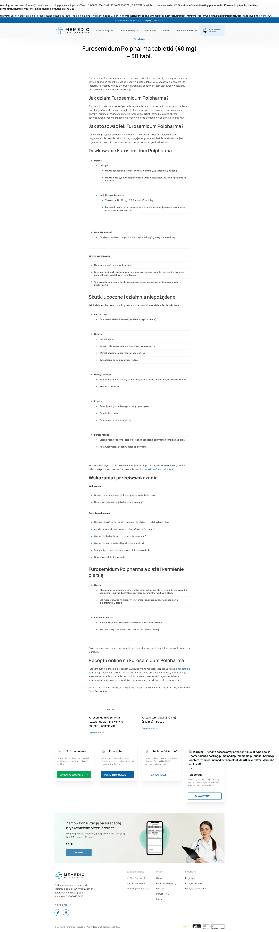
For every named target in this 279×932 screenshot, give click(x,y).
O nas (159, 878)
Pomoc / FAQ (162, 893)
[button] (212, 30)
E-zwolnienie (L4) (129, 30)
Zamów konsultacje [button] (71, 774)
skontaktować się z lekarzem (157, 469)
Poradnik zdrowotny (187, 30)
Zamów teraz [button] (158, 774)
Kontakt (160, 888)
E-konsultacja (103, 30)
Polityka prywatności (195, 888)
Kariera (159, 899)
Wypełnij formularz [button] (115, 774)
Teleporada (150, 30)
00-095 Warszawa (136, 883)
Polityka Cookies (193, 883)
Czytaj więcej (95, 732)
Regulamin (190, 878)
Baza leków (139, 39)
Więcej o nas (60, 904)
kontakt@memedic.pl (138, 888)
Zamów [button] (79, 852)
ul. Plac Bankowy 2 (136, 878)
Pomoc (166, 30)
